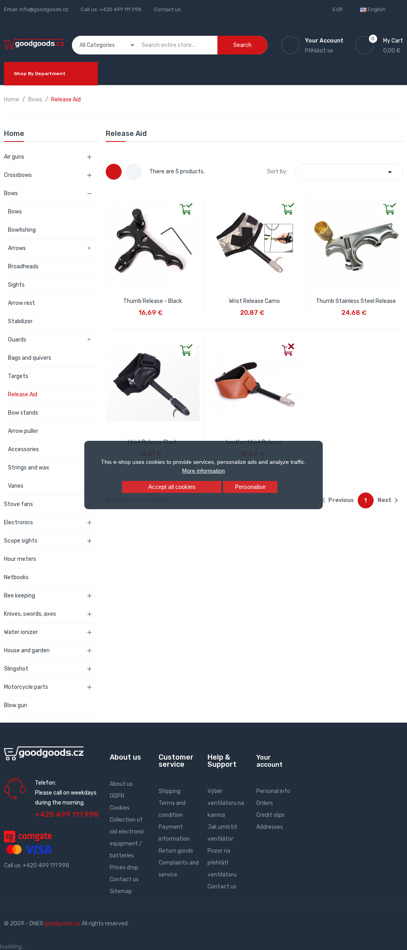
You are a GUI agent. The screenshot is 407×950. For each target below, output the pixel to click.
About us (121, 784)
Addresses (269, 827)
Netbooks (16, 577)
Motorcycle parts (26, 687)
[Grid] (114, 172)
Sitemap (121, 891)
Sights (16, 284)
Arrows (17, 248)
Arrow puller (23, 431)
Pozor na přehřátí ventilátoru (221, 862)
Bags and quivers (29, 358)
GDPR (117, 796)
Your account (269, 761)
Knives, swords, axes (30, 614)
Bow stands (23, 412)
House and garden (27, 650)
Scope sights (20, 540)
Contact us (167, 9)
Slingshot (16, 668)
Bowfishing (22, 230)
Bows (11, 193)
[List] (133, 172)
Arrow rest (21, 303)
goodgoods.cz (62, 923)
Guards (17, 339)
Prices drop (124, 867)
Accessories (23, 449)
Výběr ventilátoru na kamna (225, 803)
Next (389, 500)
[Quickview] (112, 201)
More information (203, 470)
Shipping (169, 791)
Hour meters (20, 559)
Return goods (176, 850)
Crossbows (18, 175)
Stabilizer (20, 321)
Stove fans (18, 504)
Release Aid (22, 394)
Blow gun (15, 705)
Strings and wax (28, 467)
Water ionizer (21, 632)
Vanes (15, 486)
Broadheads (23, 266)
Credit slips (270, 815)
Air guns (14, 156)
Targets (18, 376)
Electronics (18, 522)
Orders (264, 803)
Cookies (120, 808)
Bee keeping (19, 595)
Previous (336, 500)
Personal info (273, 791)
